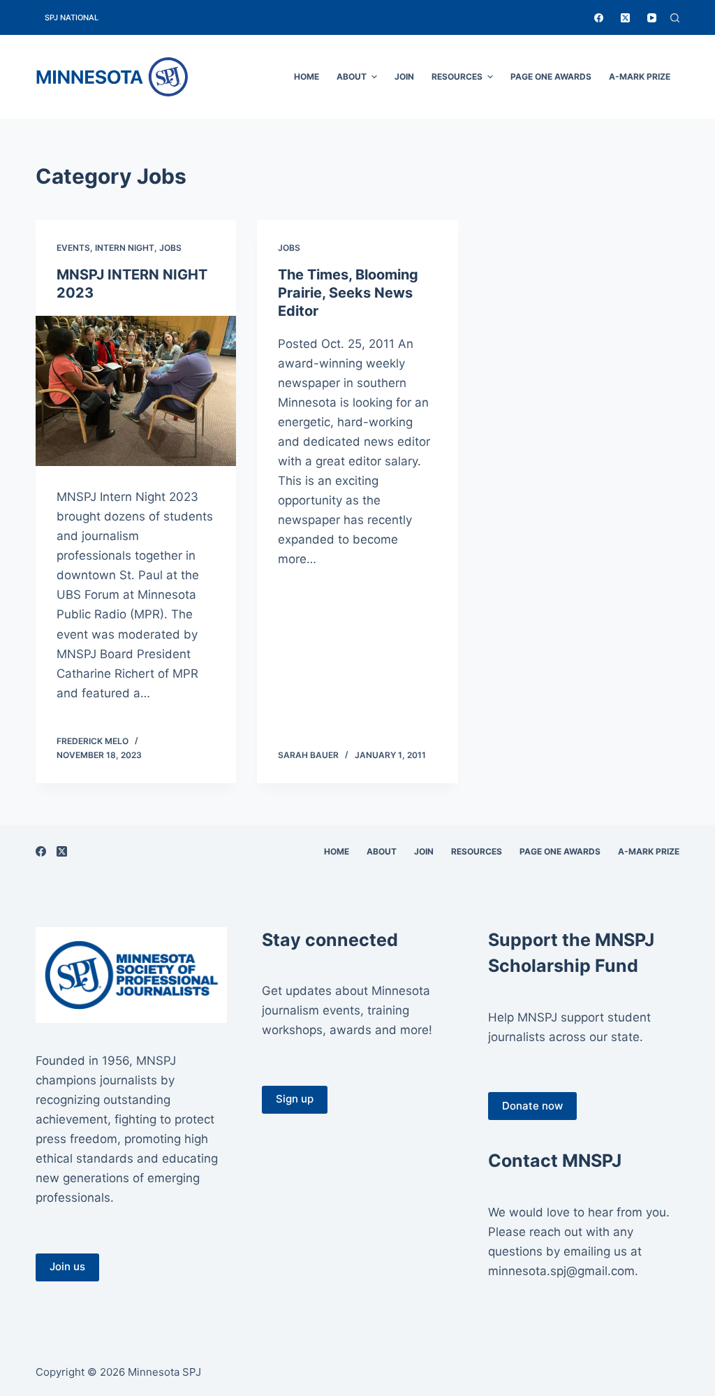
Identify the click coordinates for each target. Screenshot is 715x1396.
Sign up (295, 1098)
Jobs (170, 247)
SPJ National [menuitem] (71, 17)
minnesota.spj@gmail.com (561, 1271)
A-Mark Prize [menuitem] (639, 76)
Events (73, 247)
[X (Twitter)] (625, 17)
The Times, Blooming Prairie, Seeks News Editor (348, 292)
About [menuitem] (352, 76)
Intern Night (124, 247)
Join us (67, 1266)
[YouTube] (651, 17)
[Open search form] (674, 17)
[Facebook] (598, 17)
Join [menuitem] (404, 76)
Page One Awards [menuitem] (550, 76)
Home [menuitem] (306, 76)
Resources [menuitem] (457, 76)
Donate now (532, 1105)
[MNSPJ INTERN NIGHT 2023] (136, 391)
